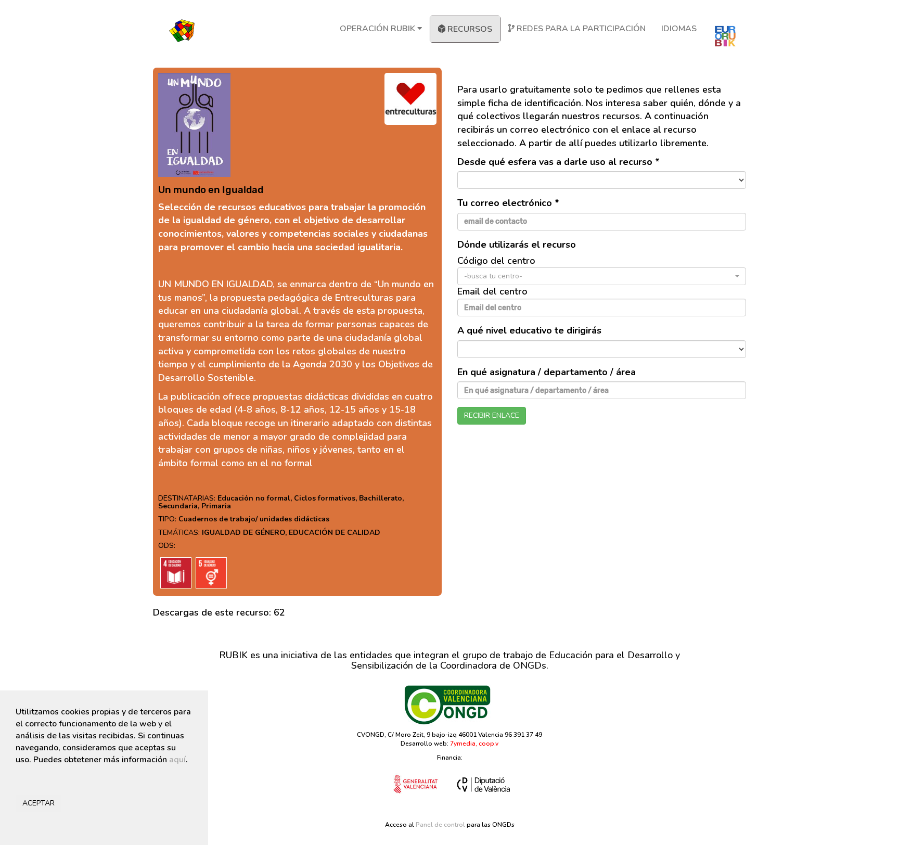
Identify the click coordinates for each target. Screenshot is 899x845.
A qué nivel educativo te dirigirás (529, 330)
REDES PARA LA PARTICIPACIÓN (580, 28)
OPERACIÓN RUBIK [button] (378, 28)
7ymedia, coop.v (474, 743)
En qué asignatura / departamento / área (546, 372)
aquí (177, 759)
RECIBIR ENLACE (491, 415)
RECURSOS (468, 29)
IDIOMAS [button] (679, 28)
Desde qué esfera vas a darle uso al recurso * (558, 162)
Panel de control (440, 825)
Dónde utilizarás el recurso (516, 244)
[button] (601, 276)
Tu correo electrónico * (508, 203)
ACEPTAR (38, 803)
